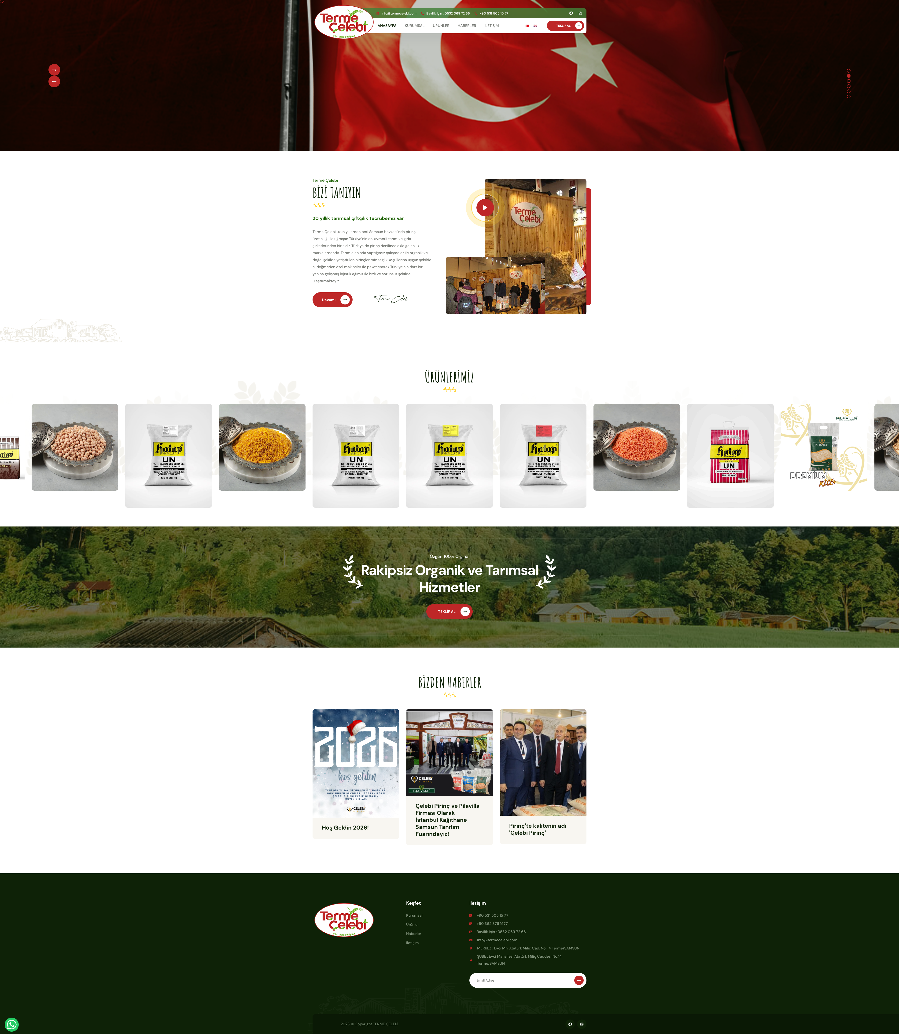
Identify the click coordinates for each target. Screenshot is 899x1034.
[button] (849, 71)
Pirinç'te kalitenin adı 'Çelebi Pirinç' (537, 829)
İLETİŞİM (491, 25)
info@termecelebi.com (399, 13)
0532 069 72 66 (457, 13)
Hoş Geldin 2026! (345, 827)
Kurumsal (414, 915)
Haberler (413, 933)
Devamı (329, 299)
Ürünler (412, 924)
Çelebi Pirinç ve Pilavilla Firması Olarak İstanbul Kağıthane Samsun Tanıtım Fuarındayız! (447, 820)
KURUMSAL (415, 25)
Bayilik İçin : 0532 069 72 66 (501, 931)
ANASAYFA (387, 25)
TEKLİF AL (563, 26)
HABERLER (467, 25)
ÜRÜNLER (441, 25)
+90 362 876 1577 (492, 923)
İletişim (412, 942)
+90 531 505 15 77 (494, 13)
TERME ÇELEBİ (385, 1024)
